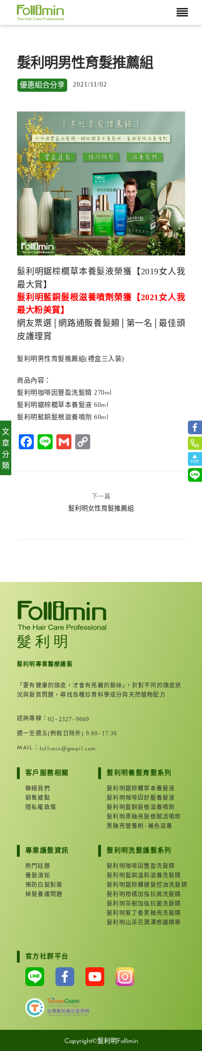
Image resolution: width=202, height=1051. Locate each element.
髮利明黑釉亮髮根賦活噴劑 (136, 817)
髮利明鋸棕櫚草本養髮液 (136, 788)
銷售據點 (37, 798)
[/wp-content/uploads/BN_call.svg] (195, 443)
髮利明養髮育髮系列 (136, 773)
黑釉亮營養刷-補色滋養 (136, 826)
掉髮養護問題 (43, 894)
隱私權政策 (40, 807)
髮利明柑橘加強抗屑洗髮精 (136, 894)
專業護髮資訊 (47, 850)
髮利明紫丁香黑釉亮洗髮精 (136, 913)
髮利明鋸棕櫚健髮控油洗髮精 (136, 885)
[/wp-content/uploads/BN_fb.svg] (195, 427)
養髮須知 (37, 875)
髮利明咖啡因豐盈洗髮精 (136, 866)
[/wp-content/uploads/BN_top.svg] (195, 458)
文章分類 (5, 449)
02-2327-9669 (68, 719)
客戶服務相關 (47, 773)
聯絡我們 (37, 788)
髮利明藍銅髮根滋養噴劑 (136, 807)
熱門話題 (37, 866)
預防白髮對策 (43, 885)
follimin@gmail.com (67, 748)
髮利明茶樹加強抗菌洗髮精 (136, 904)
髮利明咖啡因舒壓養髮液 (136, 798)
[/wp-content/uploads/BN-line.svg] (195, 475)
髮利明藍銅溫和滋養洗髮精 (136, 875)
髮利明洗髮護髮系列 (136, 850)
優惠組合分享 (42, 85)
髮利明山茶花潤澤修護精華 (136, 922)
